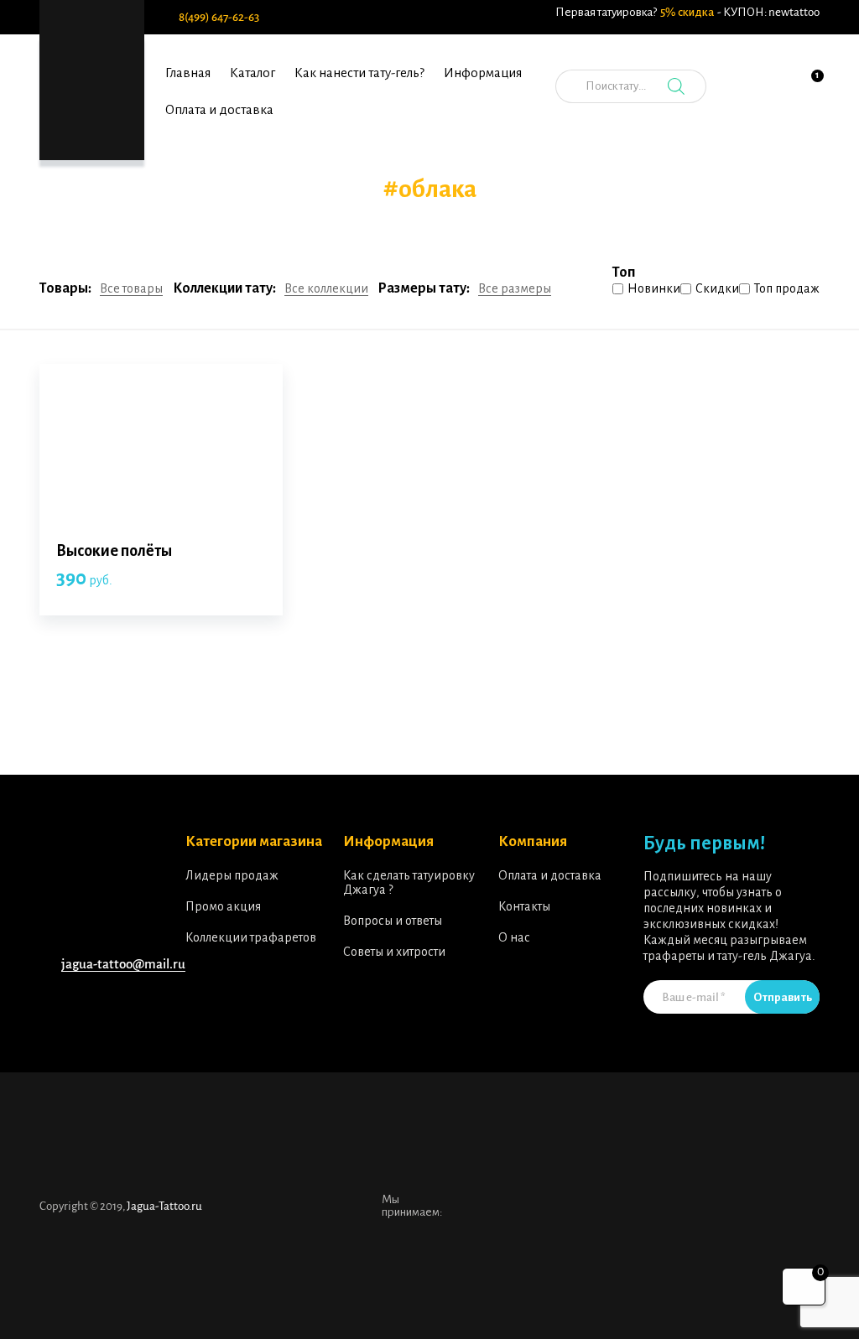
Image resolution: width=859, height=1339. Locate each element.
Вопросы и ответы (392, 920)
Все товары (131, 288)
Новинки (653, 288)
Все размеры (514, 288)
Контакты (524, 906)
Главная (188, 72)
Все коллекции (326, 288)
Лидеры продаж (232, 875)
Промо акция (223, 906)
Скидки (717, 288)
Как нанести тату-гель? (359, 72)
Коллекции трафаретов (250, 937)
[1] (807, 95)
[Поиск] (676, 86)
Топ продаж (787, 288)
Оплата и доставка (219, 109)
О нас (514, 937)
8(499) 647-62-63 (219, 17)
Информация (483, 72)
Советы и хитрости (394, 951)
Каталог (252, 72)
